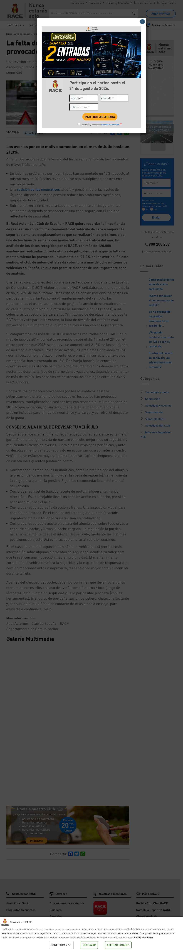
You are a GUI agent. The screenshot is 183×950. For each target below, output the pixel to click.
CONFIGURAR (59, 945)
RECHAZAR (89, 945)
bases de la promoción (110, 124)
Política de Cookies (143, 937)
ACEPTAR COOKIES (118, 945)
